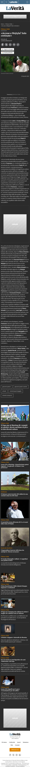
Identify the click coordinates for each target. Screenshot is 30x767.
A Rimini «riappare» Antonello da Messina (14, 637)
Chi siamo (4, 742)
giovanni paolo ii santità (21, 386)
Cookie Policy (15, 764)
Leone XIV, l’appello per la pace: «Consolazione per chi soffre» (10, 689)
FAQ (12, 745)
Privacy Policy (8, 764)
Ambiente (4, 492)
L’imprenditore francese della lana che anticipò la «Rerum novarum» (12, 551)
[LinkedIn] (20, 755)
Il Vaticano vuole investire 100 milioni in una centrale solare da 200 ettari (14, 494)
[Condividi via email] (14, 44)
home (2, 24)
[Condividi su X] (6, 44)
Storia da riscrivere (6, 548)
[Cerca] (6, 2)
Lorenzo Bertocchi (6, 40)
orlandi (4, 391)
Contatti (17, 745)
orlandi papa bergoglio (15, 391)
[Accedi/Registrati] (27, 2)
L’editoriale (12, 742)
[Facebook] (10, 755)
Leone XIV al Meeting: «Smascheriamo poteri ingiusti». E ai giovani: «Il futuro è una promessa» (15, 466)
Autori (19, 742)
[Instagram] (16, 755)
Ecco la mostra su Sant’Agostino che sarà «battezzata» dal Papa (13, 660)
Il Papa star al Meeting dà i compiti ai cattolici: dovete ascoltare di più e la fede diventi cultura (14, 427)
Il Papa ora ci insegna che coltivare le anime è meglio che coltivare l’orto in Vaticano (14, 612)
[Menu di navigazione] (2, 2)
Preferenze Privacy (22, 764)
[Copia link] (18, 44)
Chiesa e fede (8, 24)
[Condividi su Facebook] (2, 44)
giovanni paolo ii (6, 386)
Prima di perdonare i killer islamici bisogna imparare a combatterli (14, 586)
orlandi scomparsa (7, 395)
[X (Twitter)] (13, 755)
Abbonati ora (15, 749)
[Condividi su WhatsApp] (10, 44)
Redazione (25, 742)
